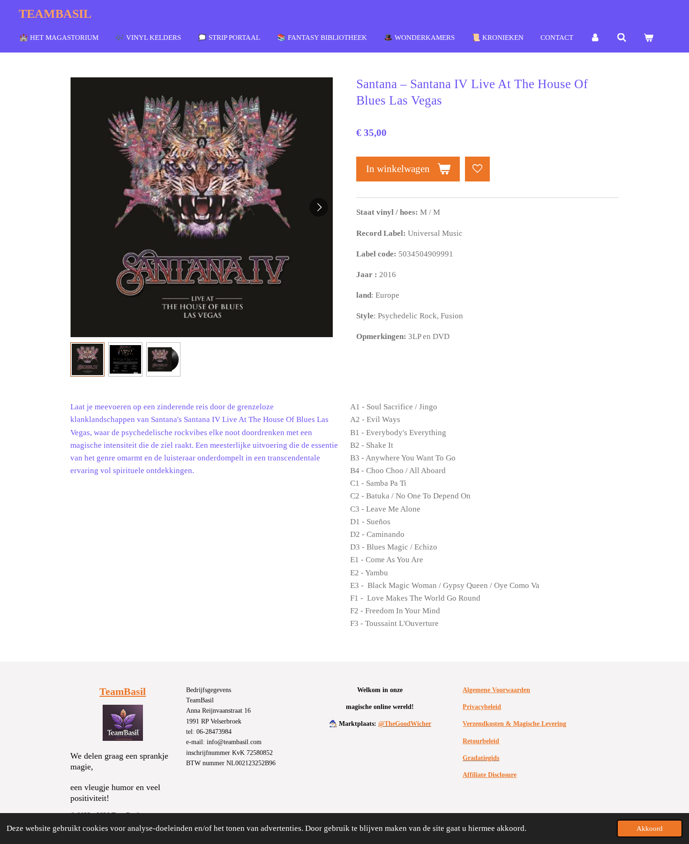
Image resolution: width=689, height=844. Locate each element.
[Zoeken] (622, 38)
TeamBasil (122, 691)
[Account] (595, 38)
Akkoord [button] (650, 828)
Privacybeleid (482, 706)
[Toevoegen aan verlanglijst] (477, 169)
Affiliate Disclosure (490, 774)
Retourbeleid (481, 741)
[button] (87, 359)
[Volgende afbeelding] (318, 207)
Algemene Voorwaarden (496, 689)
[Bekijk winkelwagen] (648, 38)
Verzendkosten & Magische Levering (514, 723)
